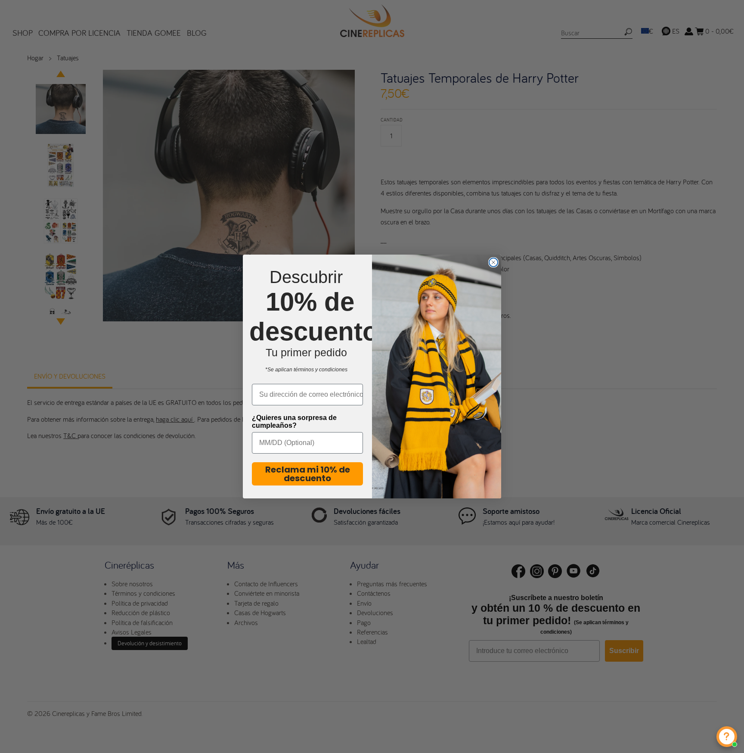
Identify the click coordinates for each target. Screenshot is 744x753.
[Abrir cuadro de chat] (726, 736)
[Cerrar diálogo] (493, 262)
